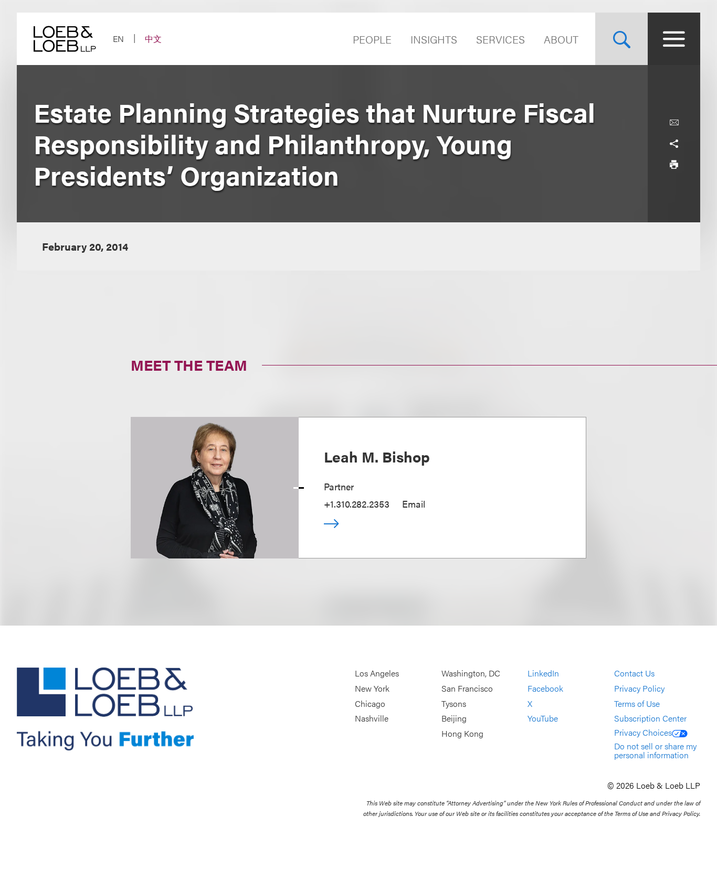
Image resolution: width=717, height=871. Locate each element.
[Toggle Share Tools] (674, 143)
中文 (153, 39)
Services (500, 39)
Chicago (370, 703)
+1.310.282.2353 (356, 503)
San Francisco (467, 688)
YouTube (543, 718)
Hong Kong (462, 733)
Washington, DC (470, 674)
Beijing (454, 718)
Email (413, 503)
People (372, 39)
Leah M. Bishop (377, 456)
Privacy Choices (643, 732)
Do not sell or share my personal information (655, 750)
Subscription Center (650, 718)
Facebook (545, 688)
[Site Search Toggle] (621, 39)
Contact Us (634, 674)
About (561, 39)
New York (372, 688)
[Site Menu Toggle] (674, 39)
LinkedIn (543, 674)
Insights (433, 39)
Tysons (453, 703)
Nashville (371, 718)
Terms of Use (637, 703)
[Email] (674, 122)
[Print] (674, 164)
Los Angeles (377, 674)
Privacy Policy (639, 688)
